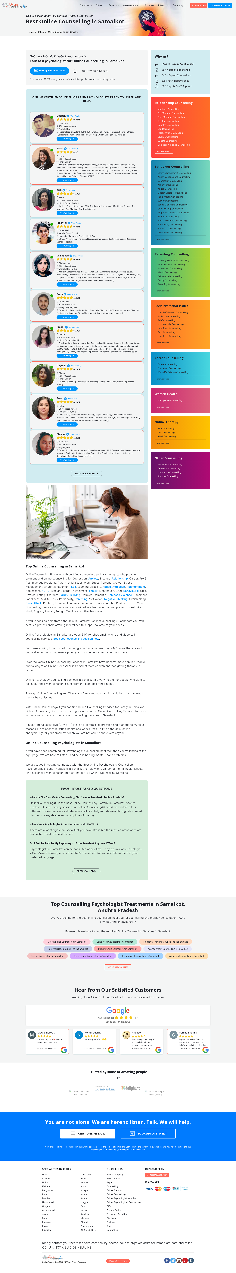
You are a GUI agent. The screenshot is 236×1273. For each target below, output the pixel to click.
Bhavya (61, 434)
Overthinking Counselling (171, 208)
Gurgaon (46, 1206)
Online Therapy (114, 1190)
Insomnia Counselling (168, 216)
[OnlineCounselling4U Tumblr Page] (191, 1260)
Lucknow (46, 1222)
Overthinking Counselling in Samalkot (67, 941)
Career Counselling (167, 364)
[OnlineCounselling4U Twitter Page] (173, 1260)
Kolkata (46, 1186)
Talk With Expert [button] (67, 139)
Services (85, 5)
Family (93, 590)
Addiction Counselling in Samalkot (186, 955)
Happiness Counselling (169, 328)
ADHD (45, 590)
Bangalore (47, 1190)
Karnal (84, 1194)
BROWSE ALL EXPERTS (86, 473)
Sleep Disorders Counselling (172, 220)
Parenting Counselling (169, 284)
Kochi (83, 1178)
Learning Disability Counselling (173, 260)
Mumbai (46, 1198)
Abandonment (135, 586)
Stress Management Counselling (174, 173)
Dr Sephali (63, 255)
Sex (73, 586)
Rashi (60, 148)
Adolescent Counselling (170, 268)
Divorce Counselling (168, 136)
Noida (45, 1182)
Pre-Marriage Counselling (171, 113)
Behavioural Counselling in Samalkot (93, 955)
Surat (45, 1218)
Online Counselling (116, 1194)
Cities (99, 5)
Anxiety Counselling (168, 184)
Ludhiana (46, 1230)
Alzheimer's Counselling (170, 464)
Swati (60, 398)
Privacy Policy (114, 1210)
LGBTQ (64, 595)
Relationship (120, 578)
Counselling (113, 1186)
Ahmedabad (48, 1210)
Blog (109, 1226)
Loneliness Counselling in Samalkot (115, 941)
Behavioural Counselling (170, 276)
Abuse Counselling (167, 188)
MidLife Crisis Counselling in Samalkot (117, 948)
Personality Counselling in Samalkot (140, 955)
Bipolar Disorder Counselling (172, 192)
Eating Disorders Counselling (173, 204)
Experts (112, 5)
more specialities (118, 967)
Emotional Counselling (169, 228)
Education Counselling (169, 368)
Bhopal (84, 1222)
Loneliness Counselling (169, 336)
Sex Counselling (166, 129)
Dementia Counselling (169, 468)
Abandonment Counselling (171, 264)
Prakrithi (62, 222)
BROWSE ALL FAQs (86, 871)
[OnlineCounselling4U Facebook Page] (167, 1260)
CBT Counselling (166, 432)
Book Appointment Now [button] (51, 70)
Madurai (85, 1218)
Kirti (59, 190)
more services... (163, 151)
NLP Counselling (166, 428)
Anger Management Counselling (174, 177)
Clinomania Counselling (170, 232)
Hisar (83, 1186)
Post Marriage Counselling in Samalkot (68, 948)
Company (178, 5)
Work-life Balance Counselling (173, 372)
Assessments (131, 5)
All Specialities (88, 1230)
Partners (111, 1222)
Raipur (45, 1226)
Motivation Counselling (169, 472)
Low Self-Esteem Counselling (173, 312)
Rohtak (84, 1182)
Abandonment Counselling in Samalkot (168, 948)
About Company (115, 1174)
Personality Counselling (170, 224)
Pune (44, 1194)
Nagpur (84, 1202)
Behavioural (131, 590)
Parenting (81, 599)
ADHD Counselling (167, 272)
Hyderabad (48, 1202)
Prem (60, 294)
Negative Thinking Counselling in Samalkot (165, 941)
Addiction (118, 586)
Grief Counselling (166, 320)
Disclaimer (112, 1218)
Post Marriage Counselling (171, 117)
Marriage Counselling (168, 109)
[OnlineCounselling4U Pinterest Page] (185, 1260)
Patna (84, 1198)
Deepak (61, 115)
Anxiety (93, 578)
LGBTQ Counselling (168, 140)
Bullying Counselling (168, 200)
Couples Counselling (168, 125)
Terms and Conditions (118, 1214)
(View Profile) (75, 116)
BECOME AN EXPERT (221, 5)
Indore (84, 1210)
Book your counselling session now (76, 638)
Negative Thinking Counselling (173, 212)
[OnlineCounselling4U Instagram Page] (179, 1260)
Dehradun (86, 1174)
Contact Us (200, 5)
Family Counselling (167, 280)
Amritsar (85, 1214)
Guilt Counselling (166, 332)
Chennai (46, 1178)
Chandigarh (87, 1226)
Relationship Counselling (170, 133)
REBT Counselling (167, 436)
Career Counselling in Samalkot (47, 955)
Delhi (44, 1174)
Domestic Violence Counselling (174, 144)
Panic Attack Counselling (170, 196)
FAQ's (109, 1206)
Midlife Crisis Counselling (171, 324)
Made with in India (118, 1261)
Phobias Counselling (168, 476)
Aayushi (61, 365)
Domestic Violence (120, 595)
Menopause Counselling (170, 400)
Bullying (75, 595)
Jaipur (45, 1214)
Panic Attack (34, 603)
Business (149, 5)
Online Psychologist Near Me (121, 1198)
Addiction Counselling (169, 316)
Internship (163, 5)
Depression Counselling (170, 180)
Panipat (85, 1190)
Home (31, 32)
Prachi (60, 326)
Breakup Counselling (168, 121)
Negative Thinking (116, 599)
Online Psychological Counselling (124, 1202)
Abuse (106, 586)
